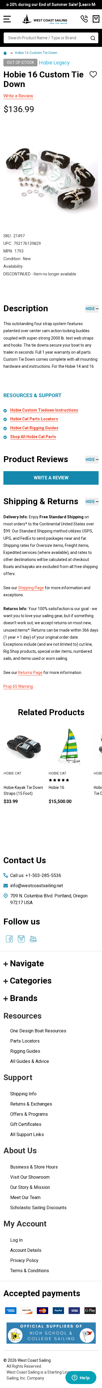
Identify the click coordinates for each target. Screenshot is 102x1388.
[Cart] (96, 19)
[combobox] (51, 37)
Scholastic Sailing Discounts (38, 1207)
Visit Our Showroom (30, 1177)
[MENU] (7, 19)
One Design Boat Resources (38, 1031)
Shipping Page (31, 588)
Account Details (25, 1250)
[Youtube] (33, 939)
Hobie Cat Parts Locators (34, 419)
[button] (51, 1333)
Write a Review (18, 96)
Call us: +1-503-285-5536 (35, 875)
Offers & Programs (29, 1114)
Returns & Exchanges (31, 1104)
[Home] (5, 53)
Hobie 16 (56, 787)
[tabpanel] (69, 774)
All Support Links (27, 1134)
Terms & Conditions (29, 1270)
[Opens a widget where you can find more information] (80, 1378)
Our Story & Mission (30, 1187)
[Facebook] (9, 939)
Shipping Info (23, 1094)
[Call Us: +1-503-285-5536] (84, 19)
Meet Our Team (25, 1197)
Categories (31, 980)
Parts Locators (25, 1041)
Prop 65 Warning (18, 686)
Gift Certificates (25, 1124)
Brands (23, 998)
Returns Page (30, 672)
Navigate (27, 963)
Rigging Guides (25, 1051)
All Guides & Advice (29, 1061)
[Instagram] (21, 939)
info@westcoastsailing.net (36, 885)
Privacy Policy (24, 1260)
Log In (16, 1240)
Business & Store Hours (34, 1167)
